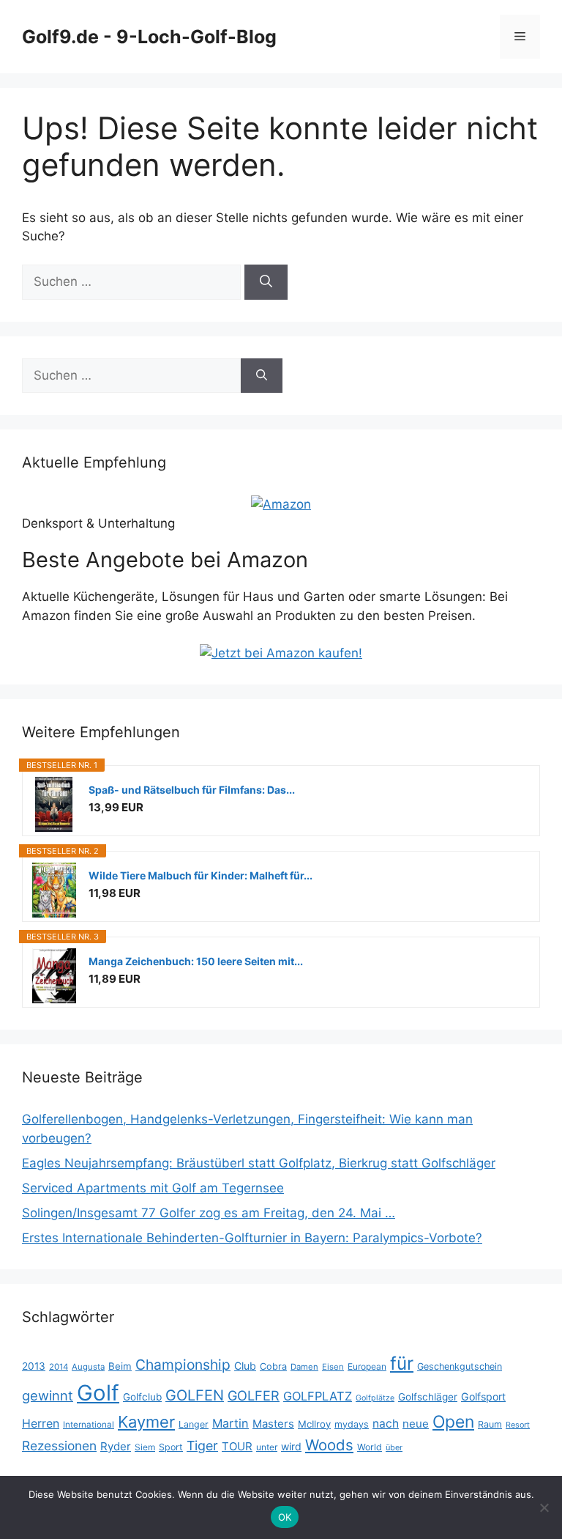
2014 (58, 1367)
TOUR (237, 1446)
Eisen (333, 1367)
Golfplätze (375, 1398)
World (369, 1447)
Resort (518, 1425)
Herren (40, 1424)
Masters (273, 1424)
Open (453, 1421)
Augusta (88, 1367)
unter (266, 1447)
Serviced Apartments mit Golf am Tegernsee (153, 1188)
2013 (33, 1366)
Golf (98, 1393)
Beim (120, 1366)
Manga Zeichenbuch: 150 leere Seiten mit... (196, 961)
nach (385, 1424)
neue (415, 1424)
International (88, 1425)
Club (245, 1365)
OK (285, 1517)
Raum (490, 1424)
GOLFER (254, 1395)
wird (291, 1446)
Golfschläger (427, 1397)
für (401, 1363)
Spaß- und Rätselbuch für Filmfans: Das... (192, 789)
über (394, 1447)
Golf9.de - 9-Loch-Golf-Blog (149, 37)
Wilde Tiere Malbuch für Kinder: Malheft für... (200, 875)
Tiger (202, 1445)
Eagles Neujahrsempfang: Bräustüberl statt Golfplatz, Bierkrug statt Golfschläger (258, 1163)
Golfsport (483, 1396)
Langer (194, 1424)
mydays (351, 1424)
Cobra (273, 1366)
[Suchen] (266, 282)
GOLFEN (194, 1395)
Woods (329, 1445)
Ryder (115, 1446)
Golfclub (142, 1397)
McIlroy (314, 1424)
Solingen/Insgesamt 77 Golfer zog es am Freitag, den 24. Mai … (208, 1213)
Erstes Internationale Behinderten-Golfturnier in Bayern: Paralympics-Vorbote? (252, 1237)
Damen (304, 1367)
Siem (145, 1447)
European (367, 1366)
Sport (171, 1447)
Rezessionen (59, 1445)
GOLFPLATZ (317, 1396)
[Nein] (543, 1507)
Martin (230, 1423)
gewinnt (47, 1395)
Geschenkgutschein (459, 1366)
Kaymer (146, 1421)
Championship (183, 1364)
